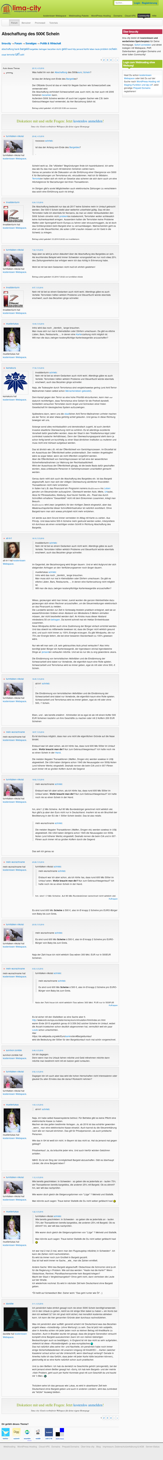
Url (106, 491)
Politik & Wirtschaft (50, 43)
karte (86, 49)
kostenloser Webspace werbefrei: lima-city (33, 9)
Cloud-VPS (130, 15)
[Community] (7, 21)
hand (69, 49)
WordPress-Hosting (101, 15)
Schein (86, 72)
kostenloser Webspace (54, 15)
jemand (80, 49)
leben (92, 49)
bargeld (24, 49)
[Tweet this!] (7, 1439)
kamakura (11, 367)
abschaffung (8, 49)
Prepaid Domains (141, 87)
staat (4, 54)
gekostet (86, 390)
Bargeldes (74, 147)
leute (97, 49)
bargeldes (33, 49)
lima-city (6, 43)
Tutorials (53, 22)
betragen (43, 49)
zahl (22, 54)
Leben (107, 488)
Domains (117, 15)
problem (104, 49)
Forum (14, 22)
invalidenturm (12, 202)
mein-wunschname (15, 731)
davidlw (10, 1303)
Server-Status (152, 1446)
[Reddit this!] (39, 1439)
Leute (35, 1029)
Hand (58, 752)
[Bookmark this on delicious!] (61, 1439)
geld (64, 49)
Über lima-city (87, 1446)
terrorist (11, 54)
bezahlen (52, 49)
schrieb (49, 140)
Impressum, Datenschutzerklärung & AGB (123, 1446)
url (17, 54)
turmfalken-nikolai (15, 136)
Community (143, 15)
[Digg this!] (17, 1439)
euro (59, 49)
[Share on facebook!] (50, 1439)
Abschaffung (61, 72)
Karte (79, 334)
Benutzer (26, 22)
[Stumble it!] (28, 1439)
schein (113, 49)
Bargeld (70, 78)
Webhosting (9, 1446)
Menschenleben (73, 390)
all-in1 (9, 538)
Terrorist (36, 178)
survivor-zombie (14, 1050)
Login (137, 2)
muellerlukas (12, 323)
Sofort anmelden (143, 44)
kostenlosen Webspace (14, 158)
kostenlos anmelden (88, 121)
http (74, 49)
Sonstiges (30, 43)
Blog (98, 1446)
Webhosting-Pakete (79, 15)
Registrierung (149, 2)
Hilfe (154, 15)
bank (16, 49)
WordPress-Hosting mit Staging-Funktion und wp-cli (142, 83)
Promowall (40, 22)
